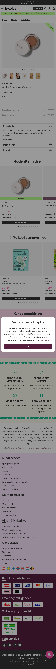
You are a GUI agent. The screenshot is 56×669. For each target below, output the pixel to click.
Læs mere (44, 340)
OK (28, 346)
